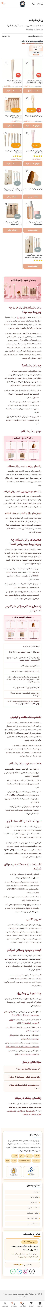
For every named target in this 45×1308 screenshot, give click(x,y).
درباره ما (35, 1208)
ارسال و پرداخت (32, 1235)
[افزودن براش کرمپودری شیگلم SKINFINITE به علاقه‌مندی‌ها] (6, 63)
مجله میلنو (33, 1219)
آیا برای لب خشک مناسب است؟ (26, 1086)
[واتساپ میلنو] (12, 1287)
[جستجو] (33, 3)
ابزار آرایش (19, 1127)
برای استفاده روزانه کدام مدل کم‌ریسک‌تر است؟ (22, 1104)
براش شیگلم (28, 1127)
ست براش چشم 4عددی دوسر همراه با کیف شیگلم (33, 256)
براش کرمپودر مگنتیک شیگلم (33, 189)
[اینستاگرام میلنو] (24, 1287)
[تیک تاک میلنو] (31, 1287)
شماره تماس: (21, 1281)
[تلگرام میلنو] (18, 1287)
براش (24, 317)
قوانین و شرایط (32, 1230)
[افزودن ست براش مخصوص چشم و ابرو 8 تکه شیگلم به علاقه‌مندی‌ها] (6, 204)
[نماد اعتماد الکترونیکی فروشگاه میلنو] (30, 1188)
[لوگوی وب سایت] (22, 4)
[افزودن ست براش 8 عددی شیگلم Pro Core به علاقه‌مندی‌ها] (6, 133)
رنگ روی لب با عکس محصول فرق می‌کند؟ (22, 1094)
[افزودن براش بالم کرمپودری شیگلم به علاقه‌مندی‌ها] (26, 98)
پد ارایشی (24, 1130)
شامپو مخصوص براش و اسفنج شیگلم (34, 223)
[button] (32, 125)
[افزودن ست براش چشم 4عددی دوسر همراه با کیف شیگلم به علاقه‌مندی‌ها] (26, 237)
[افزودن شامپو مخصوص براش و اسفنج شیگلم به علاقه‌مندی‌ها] (26, 204)
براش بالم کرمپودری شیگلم (33, 116)
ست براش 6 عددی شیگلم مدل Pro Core (13, 117)
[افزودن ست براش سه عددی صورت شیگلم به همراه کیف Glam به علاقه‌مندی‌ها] (6, 171)
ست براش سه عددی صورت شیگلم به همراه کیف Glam (13, 190)
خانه (41, 26)
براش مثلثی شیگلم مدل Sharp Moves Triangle (34, 82)
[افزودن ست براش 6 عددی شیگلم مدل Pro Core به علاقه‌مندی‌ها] (6, 98)
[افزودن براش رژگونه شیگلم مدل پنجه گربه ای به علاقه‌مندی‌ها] (26, 133)
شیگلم (19, 317)
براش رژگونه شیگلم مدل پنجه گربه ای (34, 152)
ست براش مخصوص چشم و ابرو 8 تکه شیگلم (13, 223)
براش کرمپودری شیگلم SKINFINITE (14, 82)
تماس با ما (34, 1214)
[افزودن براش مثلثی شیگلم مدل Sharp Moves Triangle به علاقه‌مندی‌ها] (26, 63)
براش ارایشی (9, 1127)
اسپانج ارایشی (34, 1130)
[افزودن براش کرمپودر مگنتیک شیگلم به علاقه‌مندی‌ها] (26, 171)
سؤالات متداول (32, 1224)
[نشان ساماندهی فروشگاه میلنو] (13, 1188)
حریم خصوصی (32, 1240)
